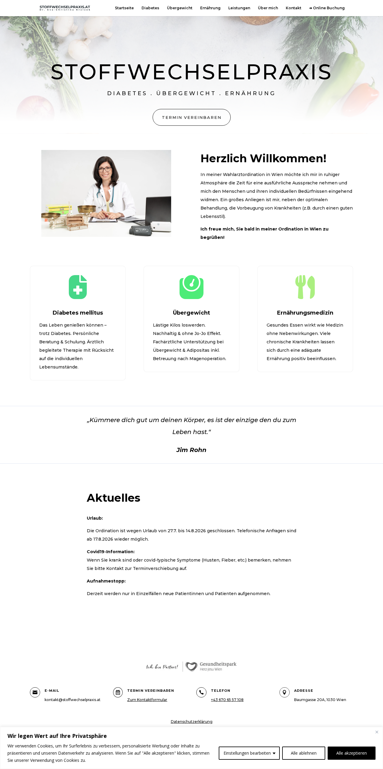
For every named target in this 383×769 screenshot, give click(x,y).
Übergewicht (179, 8)
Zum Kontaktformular (147, 699)
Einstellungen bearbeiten (247, 753)
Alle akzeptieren (351, 753)
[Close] (376, 731)
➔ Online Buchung (327, 8)
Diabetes (150, 8)
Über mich (268, 8)
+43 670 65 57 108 (227, 699)
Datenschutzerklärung (191, 721)
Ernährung (210, 8)
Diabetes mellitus (78, 313)
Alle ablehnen (304, 753)
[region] (191, 748)
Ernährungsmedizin (305, 313)
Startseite (124, 8)
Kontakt (293, 8)
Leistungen (239, 8)
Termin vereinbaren (191, 117)
